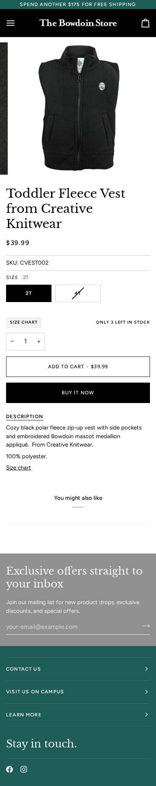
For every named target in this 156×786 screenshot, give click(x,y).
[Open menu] (17, 23)
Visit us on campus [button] (35, 692)
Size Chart (23, 322)
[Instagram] (23, 769)
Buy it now (78, 392)
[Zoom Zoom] (78, 108)
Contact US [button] (23, 669)
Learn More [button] (24, 715)
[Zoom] (26, 160)
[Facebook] (9, 769)
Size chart (18, 467)
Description (24, 416)
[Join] (143, 626)
